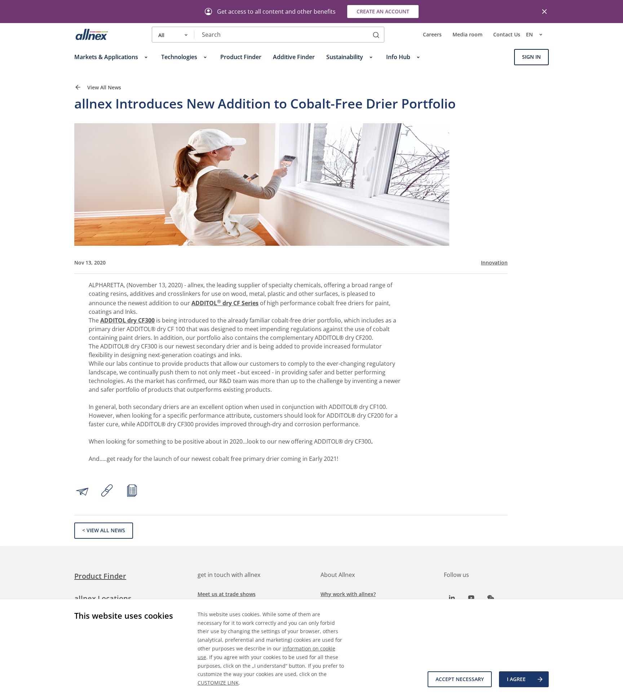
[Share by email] (82, 492)
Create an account (383, 11)
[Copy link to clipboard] (107, 492)
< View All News (103, 530)
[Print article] (132, 492)
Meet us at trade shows (227, 594)
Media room (467, 34)
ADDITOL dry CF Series (225, 303)
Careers (432, 34)
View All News (103, 87)
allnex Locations (103, 598)
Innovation (494, 262)
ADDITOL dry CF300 (127, 320)
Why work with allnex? (348, 594)
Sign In (531, 57)
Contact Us (506, 34)
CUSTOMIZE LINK (218, 682)
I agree (516, 679)
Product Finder (100, 576)
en (529, 34)
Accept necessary (460, 679)
